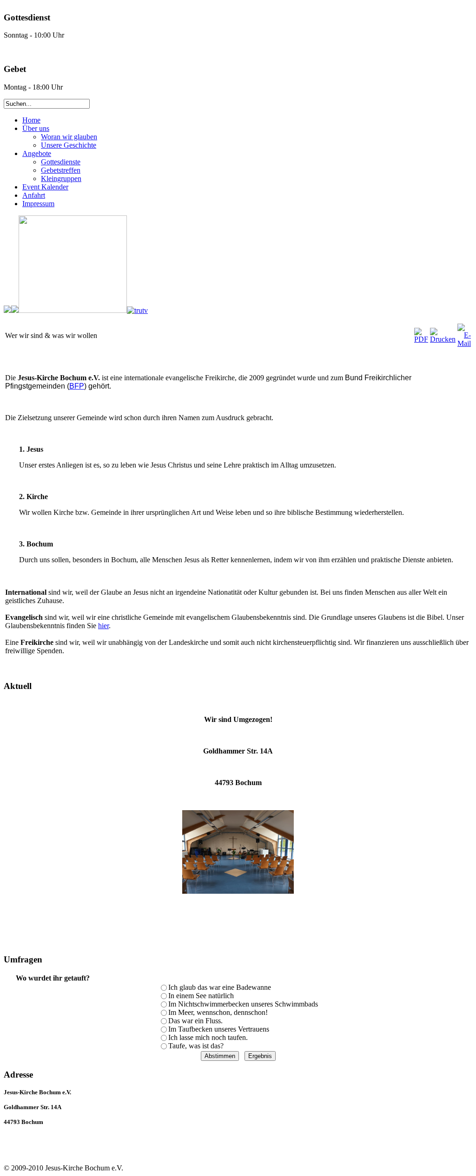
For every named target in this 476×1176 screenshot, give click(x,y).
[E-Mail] (464, 343)
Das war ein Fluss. (195, 1021)
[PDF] (421, 339)
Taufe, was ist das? (196, 1046)
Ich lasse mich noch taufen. (208, 1037)
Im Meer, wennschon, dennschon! (218, 1012)
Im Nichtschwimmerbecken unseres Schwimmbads (243, 1004)
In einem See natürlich (201, 996)
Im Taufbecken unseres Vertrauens (218, 1029)
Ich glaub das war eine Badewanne (219, 987)
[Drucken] (443, 339)
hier (103, 626)
